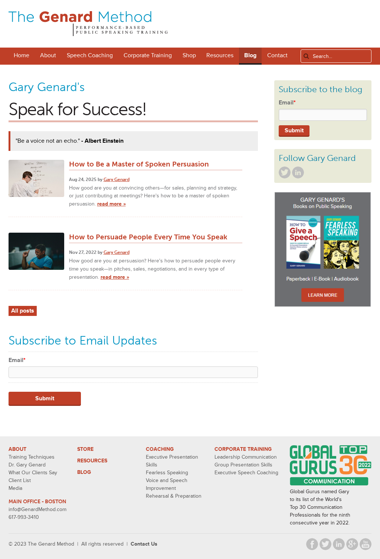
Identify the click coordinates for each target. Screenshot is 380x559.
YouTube (365, 544)
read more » (111, 204)
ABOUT (17, 449)
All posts (22, 310)
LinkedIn (298, 172)
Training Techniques (32, 457)
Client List (20, 480)
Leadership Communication (245, 457)
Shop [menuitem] (189, 55)
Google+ (352, 544)
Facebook (312, 544)
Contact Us (144, 544)
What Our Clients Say (33, 472)
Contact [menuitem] (277, 55)
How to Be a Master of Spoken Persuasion (139, 164)
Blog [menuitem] (250, 55)
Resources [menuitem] (219, 55)
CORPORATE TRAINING (243, 449)
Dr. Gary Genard (27, 465)
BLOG (84, 472)
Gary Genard (117, 179)
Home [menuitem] (21, 55)
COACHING (160, 449)
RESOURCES (92, 461)
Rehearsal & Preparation (174, 496)
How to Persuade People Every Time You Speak (148, 237)
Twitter (285, 172)
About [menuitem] (48, 55)
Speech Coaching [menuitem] (90, 55)
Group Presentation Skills (243, 465)
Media (15, 488)
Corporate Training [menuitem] (148, 55)
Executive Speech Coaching (246, 472)
